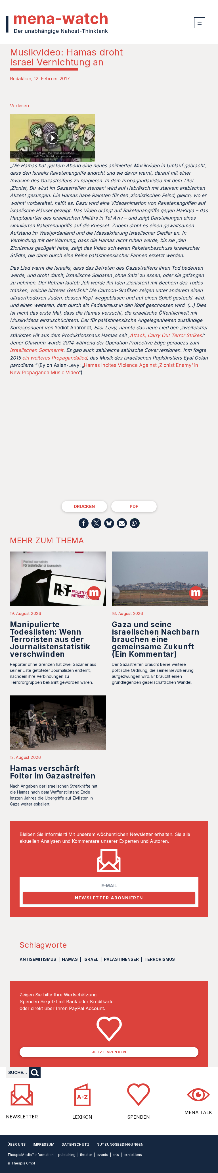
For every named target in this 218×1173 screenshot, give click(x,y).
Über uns (16, 1144)
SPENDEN (138, 1117)
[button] (84, 523)
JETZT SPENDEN (109, 1052)
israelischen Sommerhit (36, 350)
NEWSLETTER (22, 1117)
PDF (134, 506)
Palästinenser (121, 959)
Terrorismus (159, 959)
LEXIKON (82, 1117)
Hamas (70, 959)
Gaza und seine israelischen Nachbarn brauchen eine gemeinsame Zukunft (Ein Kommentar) (155, 639)
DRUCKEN (84, 506)
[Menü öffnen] (199, 22)
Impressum (43, 1144)
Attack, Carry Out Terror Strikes (166, 335)
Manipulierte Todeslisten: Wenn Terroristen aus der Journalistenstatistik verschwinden (50, 639)
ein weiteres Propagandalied (54, 358)
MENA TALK (198, 1112)
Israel (90, 959)
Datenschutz (75, 1144)
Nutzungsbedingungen (120, 1144)
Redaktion (20, 78)
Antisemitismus (38, 959)
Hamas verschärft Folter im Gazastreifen (53, 772)
